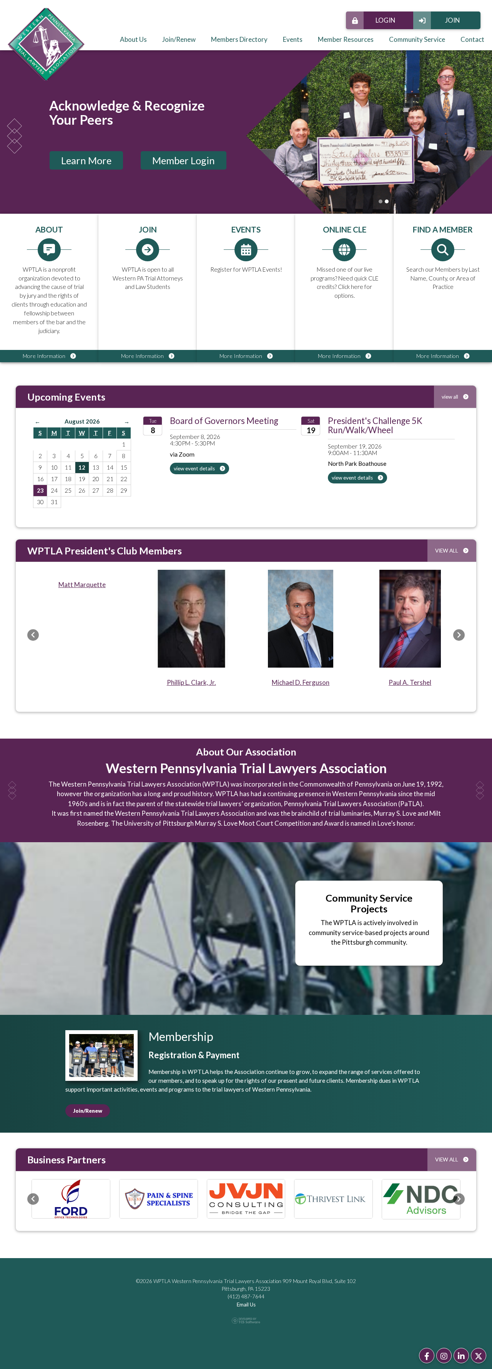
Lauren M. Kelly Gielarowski (82, 682)
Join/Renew (179, 39)
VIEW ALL (447, 551)
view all (450, 397)
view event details (195, 468)
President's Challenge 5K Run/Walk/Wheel (375, 425)
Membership (180, 1036)
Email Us (246, 1304)
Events (293, 39)
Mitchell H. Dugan (410, 682)
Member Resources (346, 39)
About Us (133, 39)
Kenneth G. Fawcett (300, 682)
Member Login (183, 160)
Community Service (417, 39)
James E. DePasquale (191, 585)
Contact (472, 39)
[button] (33, 635)
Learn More (86, 160)
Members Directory (239, 39)
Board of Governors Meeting (224, 421)
